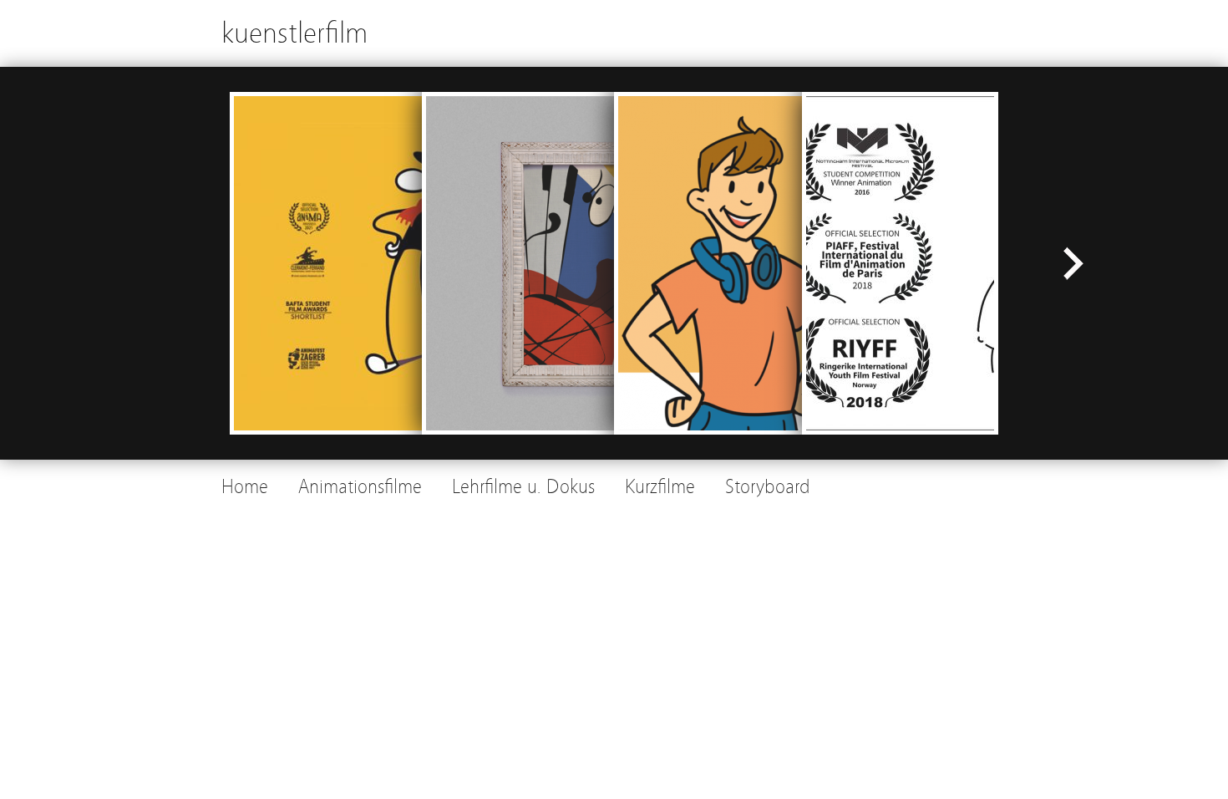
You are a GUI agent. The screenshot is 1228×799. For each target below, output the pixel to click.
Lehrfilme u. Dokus (523, 487)
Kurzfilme (660, 487)
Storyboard (767, 487)
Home (244, 487)
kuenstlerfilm (294, 33)
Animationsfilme (360, 487)
